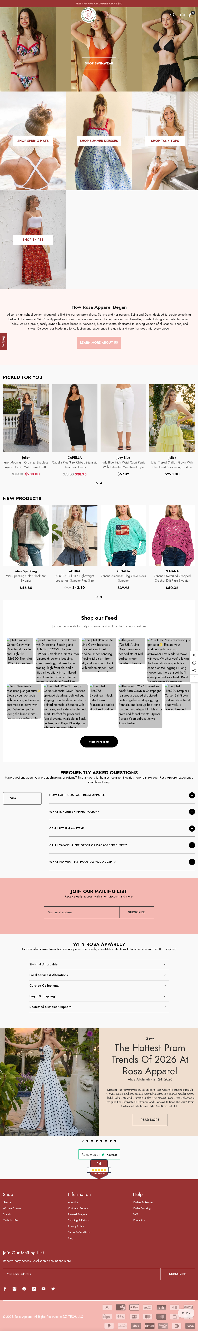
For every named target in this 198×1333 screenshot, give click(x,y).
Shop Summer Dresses (99, 141)
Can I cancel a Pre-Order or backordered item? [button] (88, 845)
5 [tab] (101, 1141)
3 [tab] (92, 1141)
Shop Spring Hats (33, 141)
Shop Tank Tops (165, 141)
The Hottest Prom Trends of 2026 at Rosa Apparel (150, 1059)
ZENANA (123, 571)
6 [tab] (106, 1141)
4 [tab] (97, 1141)
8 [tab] (115, 1141)
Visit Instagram (99, 742)
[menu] (6, 15)
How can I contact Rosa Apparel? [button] (77, 795)
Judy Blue (123, 457)
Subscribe (136, 912)
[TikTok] (34, 1289)
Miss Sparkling (26, 571)
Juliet (26, 457)
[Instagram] (14, 1289)
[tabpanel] (26, 430)
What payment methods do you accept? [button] (82, 862)
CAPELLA (74, 457)
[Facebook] (5, 1289)
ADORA (74, 571)
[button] (173, 15)
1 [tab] (97, 483)
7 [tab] (111, 1141)
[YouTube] (43, 1289)
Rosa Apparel (23, 1316)
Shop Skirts (33, 239)
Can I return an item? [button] (67, 828)
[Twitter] (53, 1289)
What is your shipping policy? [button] (74, 812)
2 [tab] (101, 483)
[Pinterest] (24, 1289)
